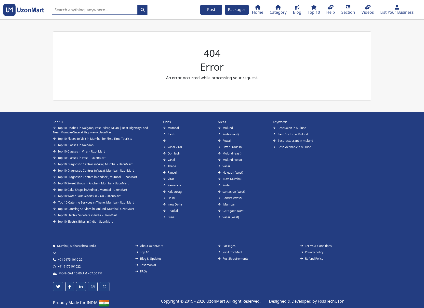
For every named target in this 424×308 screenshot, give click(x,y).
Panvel (172, 172)
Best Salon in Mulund (292, 128)
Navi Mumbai (232, 179)
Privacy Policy (314, 252)
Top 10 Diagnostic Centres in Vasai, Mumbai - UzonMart (96, 170)
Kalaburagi (175, 192)
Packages (237, 9)
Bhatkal (173, 211)
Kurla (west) (231, 134)
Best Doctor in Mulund (293, 134)
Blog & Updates (150, 259)
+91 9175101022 (69, 266)
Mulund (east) (232, 153)
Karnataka (175, 185)
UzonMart (216, 301)
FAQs (143, 271)
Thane (172, 166)
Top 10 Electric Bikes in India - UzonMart (85, 221)
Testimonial (148, 265)
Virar (171, 179)
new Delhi (175, 204)
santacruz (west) (234, 192)
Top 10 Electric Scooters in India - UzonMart (87, 215)
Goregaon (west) (234, 211)
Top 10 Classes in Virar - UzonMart (81, 151)
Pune (171, 217)
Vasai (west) (231, 217)
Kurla (226, 185)
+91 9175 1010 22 (70, 259)
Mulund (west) (232, 160)
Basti (171, 134)
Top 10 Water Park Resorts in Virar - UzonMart (89, 196)
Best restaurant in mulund (295, 141)
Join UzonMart (232, 252)
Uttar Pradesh (232, 147)
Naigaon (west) (233, 172)
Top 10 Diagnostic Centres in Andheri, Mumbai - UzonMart (97, 177)
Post (211, 9)
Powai (227, 141)
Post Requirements (235, 259)
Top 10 (144, 252)
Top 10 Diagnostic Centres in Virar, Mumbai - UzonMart (95, 164)
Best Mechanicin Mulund (294, 147)
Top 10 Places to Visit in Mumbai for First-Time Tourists (95, 139)
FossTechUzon (331, 301)
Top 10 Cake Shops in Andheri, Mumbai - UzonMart (92, 190)
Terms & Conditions (318, 246)
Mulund (228, 128)
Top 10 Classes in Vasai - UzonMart (82, 158)
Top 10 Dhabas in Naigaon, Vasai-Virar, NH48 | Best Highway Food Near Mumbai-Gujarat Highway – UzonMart (100, 130)
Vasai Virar (175, 147)
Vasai (171, 160)
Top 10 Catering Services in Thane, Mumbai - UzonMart (96, 202)
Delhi (171, 198)
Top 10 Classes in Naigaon (75, 145)
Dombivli (174, 153)
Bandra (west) (232, 198)
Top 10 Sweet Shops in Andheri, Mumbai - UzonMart (93, 183)
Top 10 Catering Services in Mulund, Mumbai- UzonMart (96, 209)
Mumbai (173, 128)
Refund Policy (314, 259)
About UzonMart (151, 246)
